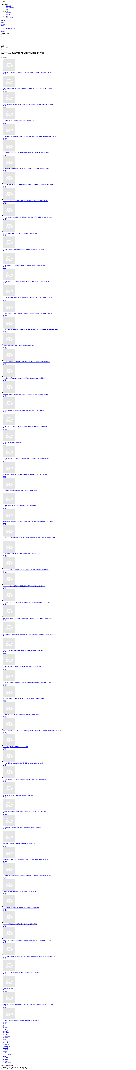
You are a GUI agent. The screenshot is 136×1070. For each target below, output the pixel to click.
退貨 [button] (9, 28)
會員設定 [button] (12, 28)
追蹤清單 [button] (5, 28)
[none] (69, 67)
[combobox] (68, 48)
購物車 (2, 22)
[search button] (1, 49)
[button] (68, 10)
